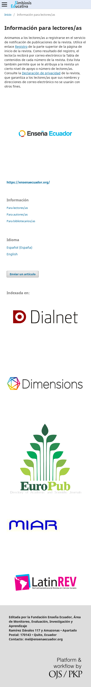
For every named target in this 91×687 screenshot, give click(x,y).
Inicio (7, 15)
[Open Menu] (4, 4)
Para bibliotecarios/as (21, 221)
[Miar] (33, 553)
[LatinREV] (45, 595)
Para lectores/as (17, 208)
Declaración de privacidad (41, 73)
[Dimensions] (45, 418)
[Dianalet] (45, 335)
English (12, 254)
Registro (21, 46)
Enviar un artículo (23, 274)
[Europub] (45, 495)
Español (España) (19, 247)
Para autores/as (17, 214)
